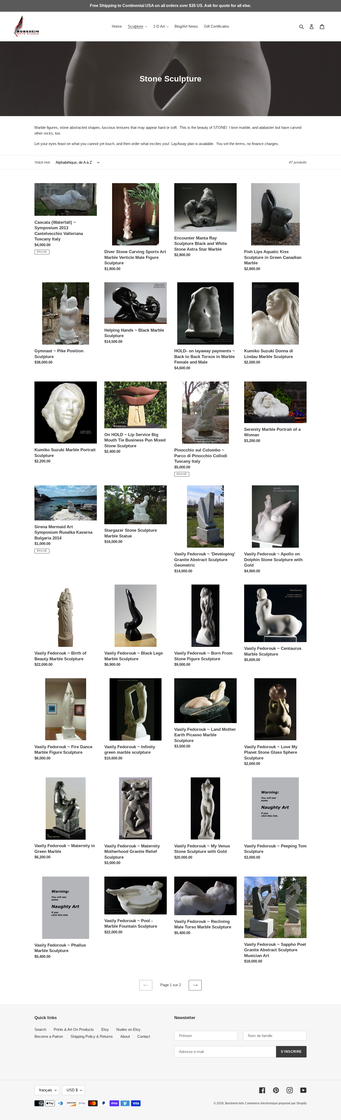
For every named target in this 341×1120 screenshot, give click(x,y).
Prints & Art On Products (74, 1029)
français (45, 1090)
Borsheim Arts (234, 1103)
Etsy (105, 1029)
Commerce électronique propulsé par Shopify (276, 1103)
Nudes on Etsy (128, 1029)
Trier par (42, 162)
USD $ (72, 1090)
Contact (143, 1036)
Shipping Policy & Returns (91, 1036)
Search (40, 1029)
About (125, 1036)
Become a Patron (48, 1036)
